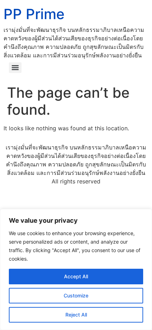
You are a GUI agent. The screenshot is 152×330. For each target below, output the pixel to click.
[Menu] (15, 67)
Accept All (76, 276)
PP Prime (34, 14)
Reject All (76, 315)
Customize (76, 295)
